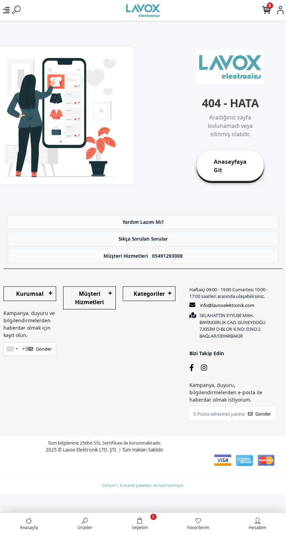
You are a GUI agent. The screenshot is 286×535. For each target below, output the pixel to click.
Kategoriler (149, 294)
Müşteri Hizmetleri (143, 256)
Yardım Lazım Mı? (143, 222)
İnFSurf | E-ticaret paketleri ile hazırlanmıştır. (143, 485)
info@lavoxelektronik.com (227, 305)
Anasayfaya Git (230, 166)
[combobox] (12, 349)
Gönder (44, 349)
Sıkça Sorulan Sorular (143, 239)
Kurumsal (30, 294)
